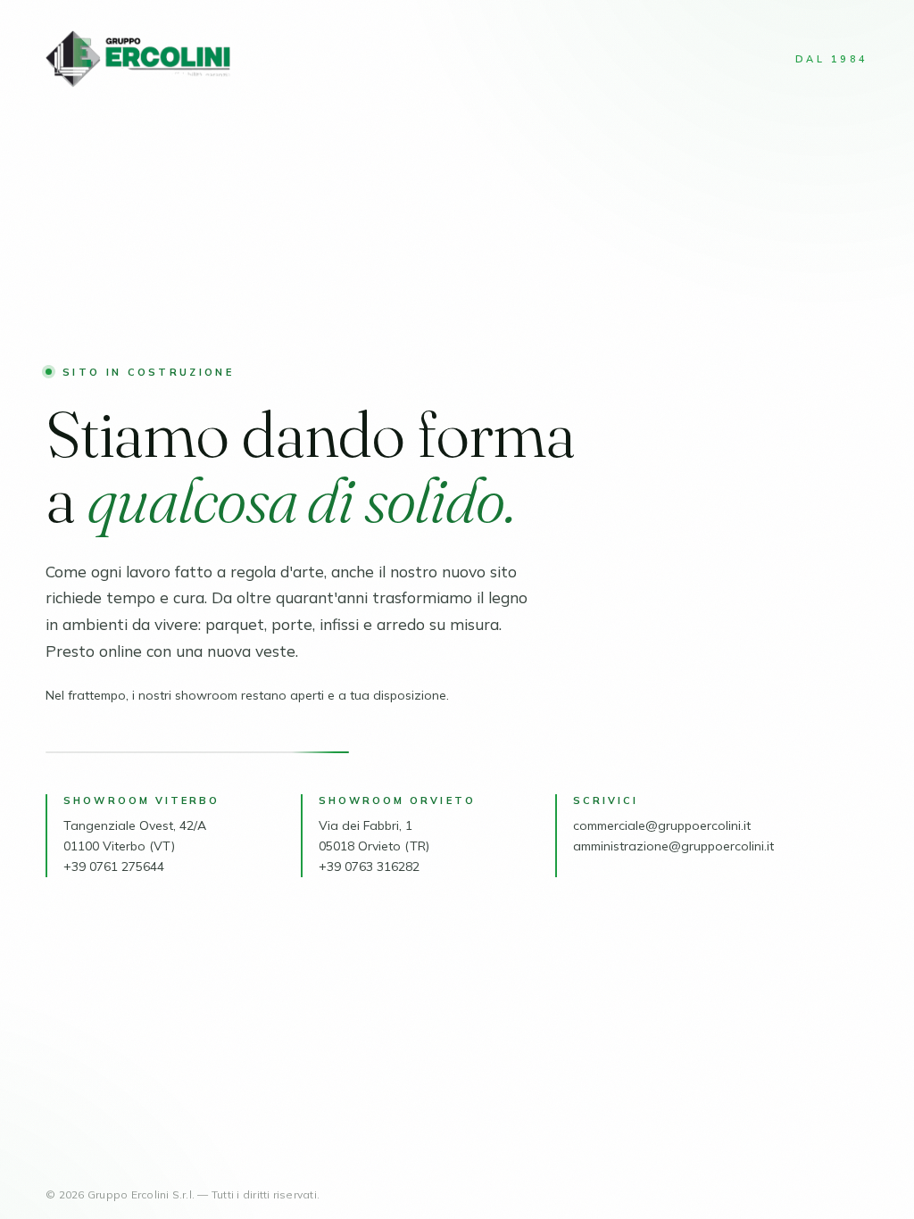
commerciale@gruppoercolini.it (662, 825)
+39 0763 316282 (369, 866)
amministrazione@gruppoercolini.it (673, 846)
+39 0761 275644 (113, 866)
